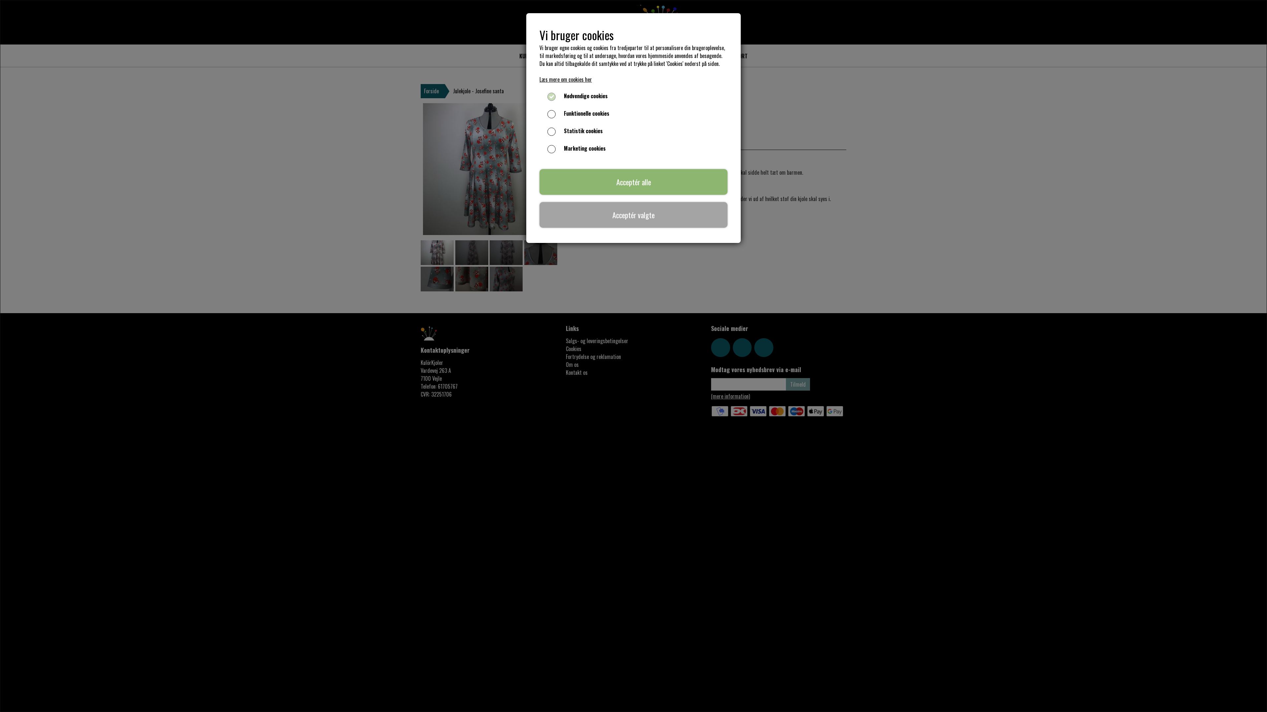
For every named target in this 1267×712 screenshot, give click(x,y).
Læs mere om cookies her (565, 79)
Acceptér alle (633, 181)
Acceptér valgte (633, 214)
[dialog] (633, 356)
